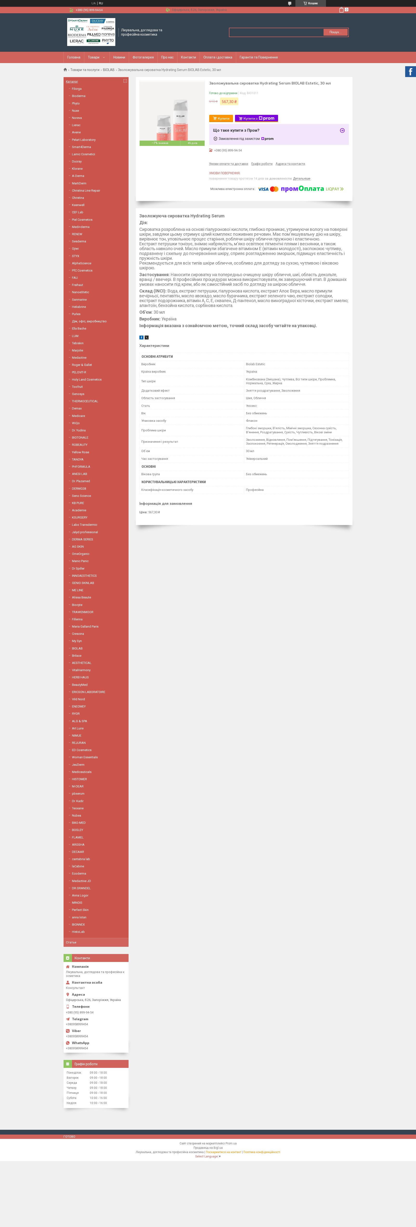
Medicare (78, 416)
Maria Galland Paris (85, 626)
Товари (93, 57)
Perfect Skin (80, 910)
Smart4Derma (81, 147)
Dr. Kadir (78, 801)
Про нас (167, 57)
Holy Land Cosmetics (87, 379)
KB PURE (78, 503)
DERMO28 (79, 488)
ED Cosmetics (81, 750)
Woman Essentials (85, 757)
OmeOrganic (80, 554)
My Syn (77, 641)
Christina (78, 198)
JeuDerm (78, 764)
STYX (75, 256)
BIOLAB (109, 70)
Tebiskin (78, 343)
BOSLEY (77, 830)
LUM (75, 336)
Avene (76, 132)
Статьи (71, 942)
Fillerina (77, 619)
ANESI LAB (79, 474)
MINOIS (77, 902)
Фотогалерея (143, 57)
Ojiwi (75, 248)
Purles (76, 314)
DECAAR (78, 852)
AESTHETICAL (81, 663)
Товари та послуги (84, 70)
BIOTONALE (80, 437)
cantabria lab (81, 859)
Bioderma (78, 96)
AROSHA (78, 844)
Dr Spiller (78, 568)
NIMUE (76, 735)
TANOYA (78, 459)
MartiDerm (79, 183)
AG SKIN (78, 546)
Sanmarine (79, 299)
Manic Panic (80, 561)
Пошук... (336, 32)
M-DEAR (78, 786)
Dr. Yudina (79, 430)
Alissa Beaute (81, 597)
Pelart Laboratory (84, 140)
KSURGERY (79, 517)
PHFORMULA (81, 466)
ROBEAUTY (79, 445)
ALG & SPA (79, 721)
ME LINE (77, 590)
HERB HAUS (80, 677)
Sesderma (79, 241)
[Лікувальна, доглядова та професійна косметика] (91, 32)
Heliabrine (79, 307)
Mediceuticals (81, 772)
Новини (119, 57)
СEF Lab (77, 212)
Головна (73, 57)
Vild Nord (78, 699)
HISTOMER (79, 779)
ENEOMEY (79, 706)
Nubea (76, 815)
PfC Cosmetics (82, 270)
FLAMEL (78, 837)
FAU (75, 277)
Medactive (79, 357)
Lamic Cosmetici (83, 154)
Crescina (78, 634)
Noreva (77, 118)
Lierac (76, 125)
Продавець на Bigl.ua (208, 1147)
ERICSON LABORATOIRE (88, 692)
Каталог (72, 81)
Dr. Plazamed (81, 481)
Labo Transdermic (84, 524)
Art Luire (78, 728)
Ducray (77, 161)
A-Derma (78, 176)
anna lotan (79, 917)
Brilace (76, 655)
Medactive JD (81, 881)
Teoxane (78, 808)
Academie (79, 510)
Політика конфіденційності (261, 1152)
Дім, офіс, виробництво (89, 321)
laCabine (78, 866)
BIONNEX (78, 924)
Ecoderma (79, 873)
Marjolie (77, 350)
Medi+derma (81, 227)
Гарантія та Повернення (259, 57)
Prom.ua (231, 1143)
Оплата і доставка (217, 57)
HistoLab (78, 932)
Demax (77, 408)
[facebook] (141, 338)
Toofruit (77, 387)
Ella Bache (79, 328)
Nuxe (75, 110)
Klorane (77, 168)
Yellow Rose (80, 452)
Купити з (251, 118)
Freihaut (77, 285)
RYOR (76, 713)
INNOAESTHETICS (84, 576)
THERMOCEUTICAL (85, 401)
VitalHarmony (81, 670)
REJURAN (79, 743)
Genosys (78, 394)
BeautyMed (80, 685)
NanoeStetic (80, 292)
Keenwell (78, 205)
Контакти (188, 57)
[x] (147, 338)
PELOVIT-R (79, 372)
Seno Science (81, 496)
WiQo (76, 423)
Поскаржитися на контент (223, 1152)
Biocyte (77, 605)
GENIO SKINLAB (83, 583)
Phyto (76, 103)
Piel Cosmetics (82, 219)
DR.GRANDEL (81, 888)
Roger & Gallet (82, 365)
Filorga (77, 89)
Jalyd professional (85, 532)
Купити (223, 118)
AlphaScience (81, 263)
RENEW (77, 234)
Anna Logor (80, 895)
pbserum (78, 793)
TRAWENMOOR (82, 612)
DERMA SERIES (82, 539)
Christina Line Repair (86, 190)
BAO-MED (79, 822)
